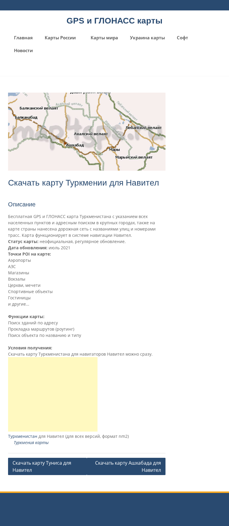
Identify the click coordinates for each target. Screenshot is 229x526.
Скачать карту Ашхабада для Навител (128, 466)
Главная (23, 38)
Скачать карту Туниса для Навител (42, 466)
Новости (23, 50)
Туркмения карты (31, 442)
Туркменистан (22, 436)
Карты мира (104, 38)
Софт (182, 38)
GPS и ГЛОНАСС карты (114, 20)
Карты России (60, 38)
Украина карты (147, 38)
